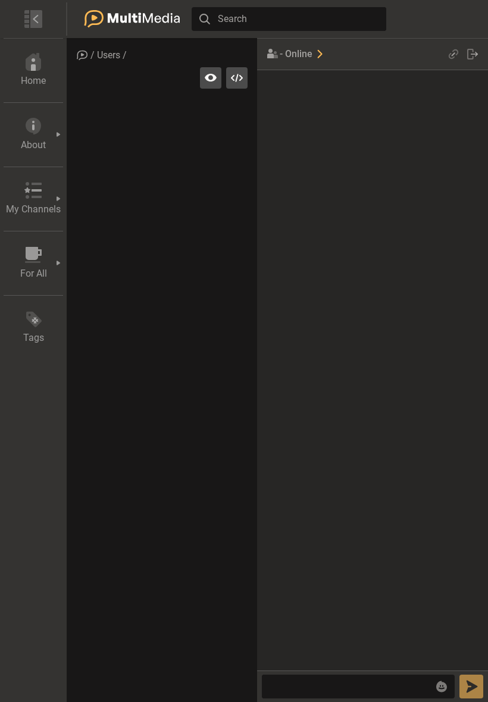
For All (33, 273)
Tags (33, 337)
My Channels (33, 209)
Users (108, 55)
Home (33, 80)
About (33, 145)
